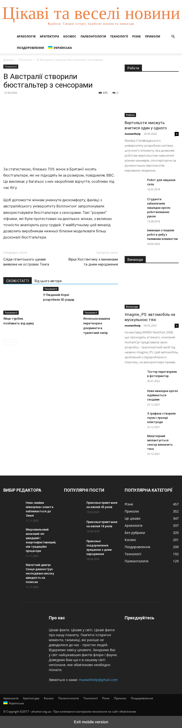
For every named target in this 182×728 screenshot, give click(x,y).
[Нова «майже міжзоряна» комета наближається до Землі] (12, 507)
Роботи (130, 115)
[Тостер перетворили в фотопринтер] (134, 376)
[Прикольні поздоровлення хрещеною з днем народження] (73, 545)
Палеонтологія (93, 36)
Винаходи (132, 306)
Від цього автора (48, 281)
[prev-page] (6, 342)
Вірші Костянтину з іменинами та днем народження (93, 261)
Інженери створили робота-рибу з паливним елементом (162, 235)
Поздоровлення (30, 48)
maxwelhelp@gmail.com (98, 679)
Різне (136, 36)
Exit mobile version (91, 721)
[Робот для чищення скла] (134, 184)
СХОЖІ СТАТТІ (17, 281)
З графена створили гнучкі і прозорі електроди (161, 418)
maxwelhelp (133, 133)
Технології (119, 36)
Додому (8, 60)
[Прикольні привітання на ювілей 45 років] (73, 507)
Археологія (26, 36)
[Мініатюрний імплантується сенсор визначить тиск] (134, 440)
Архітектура (49, 36)
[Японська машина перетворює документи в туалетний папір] (100, 303)
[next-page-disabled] (14, 342)
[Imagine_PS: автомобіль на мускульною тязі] (152, 288)
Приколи (152, 36)
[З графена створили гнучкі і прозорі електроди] (134, 418)
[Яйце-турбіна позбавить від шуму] (20, 303)
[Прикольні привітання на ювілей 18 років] (73, 526)
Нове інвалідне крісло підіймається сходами (162, 395)
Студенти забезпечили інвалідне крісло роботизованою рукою (158, 208)
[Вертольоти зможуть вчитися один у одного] (152, 97)
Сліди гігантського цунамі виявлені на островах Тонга (26, 261)
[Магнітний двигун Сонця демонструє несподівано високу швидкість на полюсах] (12, 569)
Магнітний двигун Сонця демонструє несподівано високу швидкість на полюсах (40, 573)
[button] (173, 36)
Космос (69, 36)
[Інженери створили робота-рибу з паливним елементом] (134, 235)
